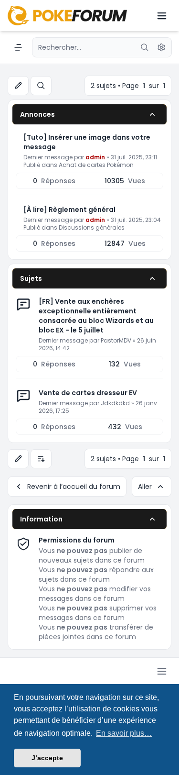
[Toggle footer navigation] (161, 671)
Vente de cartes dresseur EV (88, 393)
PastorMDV (116, 340)
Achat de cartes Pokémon (96, 165)
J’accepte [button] (47, 758)
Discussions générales (92, 227)
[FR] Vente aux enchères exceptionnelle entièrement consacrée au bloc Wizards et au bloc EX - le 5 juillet (96, 316)
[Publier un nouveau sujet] (18, 85)
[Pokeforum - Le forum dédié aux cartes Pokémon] (67, 15)
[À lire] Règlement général (69, 209)
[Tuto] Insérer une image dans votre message (86, 142)
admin (95, 157)
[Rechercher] (145, 47)
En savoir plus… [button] (124, 733)
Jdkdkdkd (115, 403)
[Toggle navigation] (161, 15)
